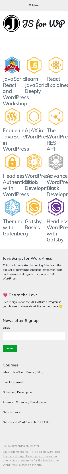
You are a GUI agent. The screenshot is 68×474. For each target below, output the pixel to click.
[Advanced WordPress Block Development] (56, 162)
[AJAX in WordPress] (34, 117)
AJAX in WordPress (38, 133)
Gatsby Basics (33, 224)
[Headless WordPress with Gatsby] (56, 208)
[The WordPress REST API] (56, 117)
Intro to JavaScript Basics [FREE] (23, 372)
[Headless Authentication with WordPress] (12, 162)
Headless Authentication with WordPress (20, 185)
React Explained (13, 382)
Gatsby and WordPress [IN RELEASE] (26, 422)
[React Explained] (56, 65)
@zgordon (18, 446)
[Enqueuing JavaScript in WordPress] (12, 117)
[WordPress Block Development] (34, 162)
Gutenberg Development (19, 392)
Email (6, 328)
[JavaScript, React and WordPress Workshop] (12, 65)
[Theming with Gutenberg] (12, 208)
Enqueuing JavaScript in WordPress (16, 139)
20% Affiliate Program (45, 302)
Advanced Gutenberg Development (25, 402)
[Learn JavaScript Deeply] (34, 65)
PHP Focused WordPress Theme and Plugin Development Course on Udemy (31, 456)
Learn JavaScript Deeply (37, 85)
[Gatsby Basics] (34, 208)
